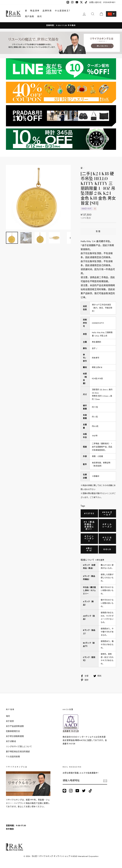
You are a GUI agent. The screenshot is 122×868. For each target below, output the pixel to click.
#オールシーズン (107, 525)
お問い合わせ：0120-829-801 (102, 2)
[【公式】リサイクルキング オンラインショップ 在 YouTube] (77, 791)
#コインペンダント (89, 538)
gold (107, 549)
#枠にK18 (89, 549)
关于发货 (10, 721)
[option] (38, 197)
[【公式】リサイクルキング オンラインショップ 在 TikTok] (90, 791)
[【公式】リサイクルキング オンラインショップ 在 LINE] (64, 791)
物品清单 (34, 10)
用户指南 (29, 16)
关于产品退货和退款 (15, 726)
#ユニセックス (107, 538)
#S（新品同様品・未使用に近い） (89, 525)
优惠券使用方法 (13, 731)
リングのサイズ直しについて (19, 746)
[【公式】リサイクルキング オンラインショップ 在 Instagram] (71, 791)
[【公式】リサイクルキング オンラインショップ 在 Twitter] (84, 791)
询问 (39, 16)
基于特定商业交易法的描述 (18, 751)
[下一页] (69, 238)
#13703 (89, 513)
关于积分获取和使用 (15, 736)
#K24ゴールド (107, 513)
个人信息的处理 (13, 756)
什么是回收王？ (63, 10)
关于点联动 (11, 741)
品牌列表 (47, 10)
